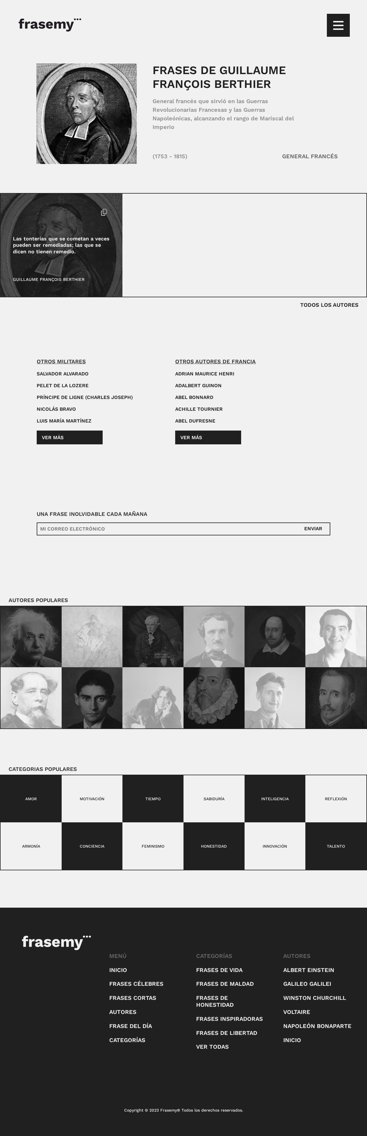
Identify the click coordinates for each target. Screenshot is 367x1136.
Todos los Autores (329, 305)
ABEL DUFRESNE (195, 421)
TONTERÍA (60, 212)
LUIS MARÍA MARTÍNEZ (64, 421)
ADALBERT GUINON (198, 385)
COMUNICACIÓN (30, 212)
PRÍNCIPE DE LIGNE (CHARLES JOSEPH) (85, 397)
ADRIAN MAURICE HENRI (204, 374)
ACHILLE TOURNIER (199, 409)
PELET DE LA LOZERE (63, 385)
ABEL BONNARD (194, 397)
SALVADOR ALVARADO (63, 374)
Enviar (313, 528)
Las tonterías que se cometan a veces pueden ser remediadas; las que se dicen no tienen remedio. (61, 245)
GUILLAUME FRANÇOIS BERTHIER (49, 279)
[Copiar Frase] (104, 213)
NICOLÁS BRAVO (56, 409)
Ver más (53, 437)
